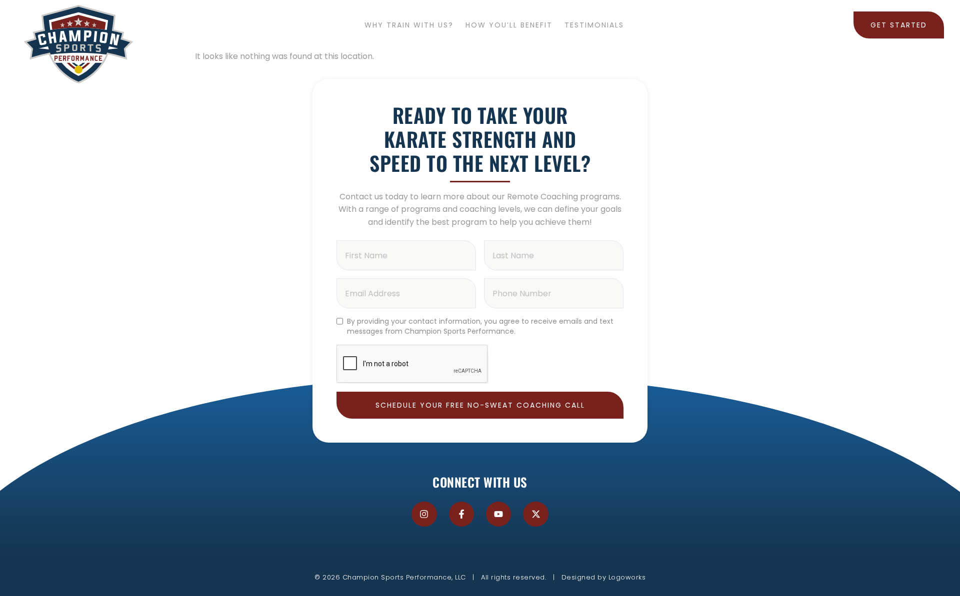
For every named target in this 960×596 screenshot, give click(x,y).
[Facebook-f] (461, 514)
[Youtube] (498, 514)
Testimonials (594, 25)
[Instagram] (424, 514)
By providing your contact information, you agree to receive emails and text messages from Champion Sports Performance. (480, 326)
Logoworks (627, 577)
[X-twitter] (535, 514)
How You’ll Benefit (509, 25)
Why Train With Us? (409, 25)
